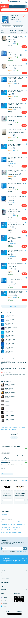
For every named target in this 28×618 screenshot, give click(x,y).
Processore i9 (4, 532)
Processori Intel (16, 521)
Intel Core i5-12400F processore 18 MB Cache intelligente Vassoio (15, 117)
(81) (14, 96)
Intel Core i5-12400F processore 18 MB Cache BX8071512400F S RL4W (16, 223)
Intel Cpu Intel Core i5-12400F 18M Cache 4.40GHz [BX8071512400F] (15, 78)
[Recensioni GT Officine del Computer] (10, 57)
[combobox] (4, 9)
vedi (24, 46)
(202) (14, 122)
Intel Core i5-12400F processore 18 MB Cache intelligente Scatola (15, 251)
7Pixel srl (10, 611)
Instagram (5, 603)
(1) (13, 202)
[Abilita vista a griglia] (26, 32)
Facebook (5, 597)
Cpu (2, 521)
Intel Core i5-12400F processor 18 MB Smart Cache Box (16, 184)
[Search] (25, 9)
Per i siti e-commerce (5, 572)
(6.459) (14, 271)
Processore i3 (4, 529)
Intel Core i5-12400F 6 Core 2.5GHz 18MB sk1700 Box (15, 158)
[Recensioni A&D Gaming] (10, 297)
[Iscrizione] (25, 548)
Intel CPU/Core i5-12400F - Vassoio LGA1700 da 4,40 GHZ (15, 104)
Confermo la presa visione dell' (15, 551)
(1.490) (14, 297)
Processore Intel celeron (15, 532)
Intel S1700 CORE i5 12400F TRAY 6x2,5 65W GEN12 (15, 171)
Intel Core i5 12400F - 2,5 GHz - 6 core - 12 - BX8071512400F (15, 145)
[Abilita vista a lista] (26, 30)
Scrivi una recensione (7, 473)
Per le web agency (5, 575)
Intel (9, 12)
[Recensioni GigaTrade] (10, 150)
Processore (4, 514)
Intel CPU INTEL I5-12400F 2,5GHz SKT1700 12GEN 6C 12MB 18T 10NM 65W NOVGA (15, 237)
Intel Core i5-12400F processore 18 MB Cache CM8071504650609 (15, 91)
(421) (14, 109)
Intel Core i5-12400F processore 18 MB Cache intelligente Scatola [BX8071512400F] (15, 265)
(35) (14, 243)
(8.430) (14, 83)
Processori (5, 12)
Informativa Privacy (21, 551)
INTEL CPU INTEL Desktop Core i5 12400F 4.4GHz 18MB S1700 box (15, 292)
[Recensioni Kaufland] (10, 122)
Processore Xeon (17, 527)
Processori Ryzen (13, 529)
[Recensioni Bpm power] (10, 83)
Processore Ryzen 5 (6, 527)
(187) (14, 150)
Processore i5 (11, 524)
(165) (14, 57)
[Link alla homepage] (1, 12)
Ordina (11, 30)
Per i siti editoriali (5, 578)
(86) (14, 163)
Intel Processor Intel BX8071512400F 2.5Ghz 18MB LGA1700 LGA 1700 (16, 279)
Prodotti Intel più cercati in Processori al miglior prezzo (13, 427)
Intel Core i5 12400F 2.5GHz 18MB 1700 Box (15, 51)
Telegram (5, 606)
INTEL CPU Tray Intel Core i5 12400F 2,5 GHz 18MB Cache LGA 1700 (16, 65)
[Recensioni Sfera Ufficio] (10, 271)
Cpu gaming (4, 524)
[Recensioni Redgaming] (10, 70)
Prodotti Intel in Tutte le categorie (8, 429)
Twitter (4, 600)
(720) (14, 43)
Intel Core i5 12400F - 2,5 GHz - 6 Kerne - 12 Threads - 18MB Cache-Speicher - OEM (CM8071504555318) (16, 131)
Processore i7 (8, 521)
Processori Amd (20, 524)
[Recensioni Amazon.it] (10, 109)
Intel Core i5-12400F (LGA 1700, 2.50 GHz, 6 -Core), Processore (16, 197)
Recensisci (10, 163)
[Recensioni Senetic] (10, 96)
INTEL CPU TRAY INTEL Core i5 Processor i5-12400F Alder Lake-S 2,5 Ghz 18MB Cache (16, 38)
